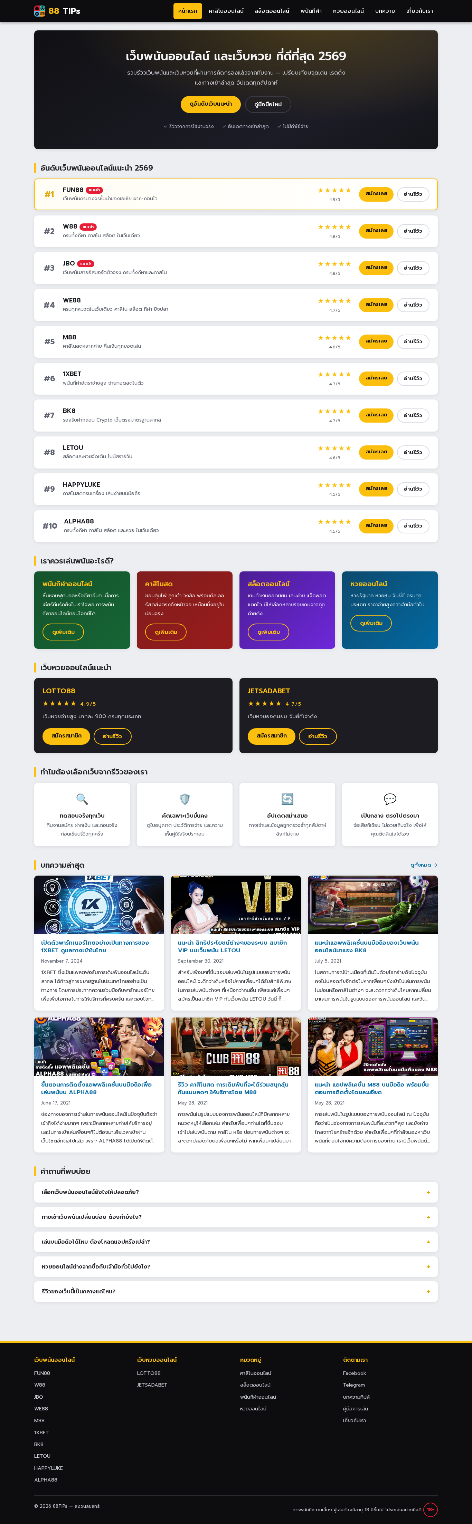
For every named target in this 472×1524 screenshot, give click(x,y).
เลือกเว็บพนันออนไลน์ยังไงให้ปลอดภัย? (90, 1192)
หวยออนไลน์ (348, 11)
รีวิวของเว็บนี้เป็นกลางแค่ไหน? (78, 1291)
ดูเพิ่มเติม (63, 632)
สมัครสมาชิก (66, 736)
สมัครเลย (376, 193)
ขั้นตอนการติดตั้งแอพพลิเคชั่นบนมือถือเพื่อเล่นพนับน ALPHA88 (96, 1088)
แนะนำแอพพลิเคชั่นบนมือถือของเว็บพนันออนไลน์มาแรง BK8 (367, 946)
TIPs (64, 11)
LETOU (73, 448)
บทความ (385, 11)
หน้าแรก (187, 11)
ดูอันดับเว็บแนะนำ (211, 104)
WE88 (72, 300)
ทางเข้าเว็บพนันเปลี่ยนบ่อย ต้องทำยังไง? (92, 1217)
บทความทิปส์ (356, 1397)
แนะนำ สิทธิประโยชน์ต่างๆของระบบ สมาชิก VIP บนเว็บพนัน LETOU (232, 946)
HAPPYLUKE (81, 485)
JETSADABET (269, 691)
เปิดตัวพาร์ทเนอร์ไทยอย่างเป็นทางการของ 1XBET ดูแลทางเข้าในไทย (95, 946)
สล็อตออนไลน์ (272, 11)
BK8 (69, 411)
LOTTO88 (59, 691)
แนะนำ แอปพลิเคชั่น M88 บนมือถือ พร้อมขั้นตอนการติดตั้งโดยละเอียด (372, 1088)
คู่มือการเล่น (355, 1408)
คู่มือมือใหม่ (268, 104)
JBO (69, 263)
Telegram (354, 1385)
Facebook (354, 1373)
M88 (69, 337)
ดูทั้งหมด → (424, 865)
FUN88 (73, 190)
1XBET (72, 374)
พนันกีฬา (311, 11)
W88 (70, 226)
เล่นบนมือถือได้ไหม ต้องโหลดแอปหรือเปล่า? (96, 1242)
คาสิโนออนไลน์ (226, 11)
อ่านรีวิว (413, 194)
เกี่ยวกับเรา (419, 11)
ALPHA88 (79, 521)
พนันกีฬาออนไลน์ (258, 1397)
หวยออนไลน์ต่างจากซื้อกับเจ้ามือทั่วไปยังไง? (96, 1267)
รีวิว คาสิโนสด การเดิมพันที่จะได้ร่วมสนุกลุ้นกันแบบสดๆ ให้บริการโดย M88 (233, 1088)
